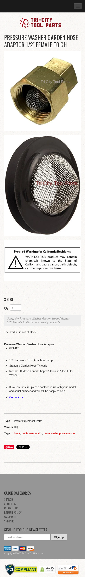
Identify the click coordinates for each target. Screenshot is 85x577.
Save (10, 447)
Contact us (16, 397)
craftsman (28, 433)
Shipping (9, 521)
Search (8, 499)
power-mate (51, 433)
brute (17, 433)
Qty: (6, 308)
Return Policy (12, 512)
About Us (10, 503)
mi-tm (38, 433)
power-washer (67, 433)
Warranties (11, 517)
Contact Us (11, 508)
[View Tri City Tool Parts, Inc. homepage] (42, 22)
